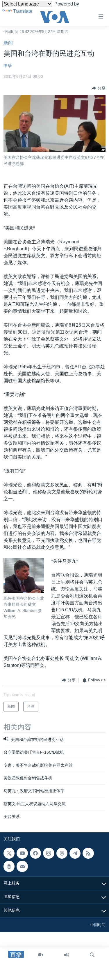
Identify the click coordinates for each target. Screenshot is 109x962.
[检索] (92, 955)
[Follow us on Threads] (61, 853)
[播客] (9, 866)
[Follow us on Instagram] (48, 853)
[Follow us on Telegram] (75, 853)
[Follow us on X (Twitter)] (9, 853)
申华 (7, 65)
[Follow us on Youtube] (22, 853)
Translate (22, 11)
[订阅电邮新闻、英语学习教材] (22, 866)
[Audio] (66, 955)
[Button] (99, 88)
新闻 (8, 43)
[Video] (40, 955)
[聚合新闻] (88, 853)
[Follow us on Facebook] (35, 853)
